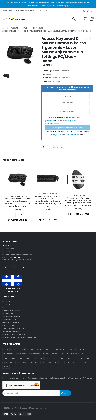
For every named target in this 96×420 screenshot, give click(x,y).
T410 (60, 362)
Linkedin (22, 267)
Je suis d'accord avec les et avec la (63, 120)
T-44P (6, 358)
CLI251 (14, 350)
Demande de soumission (12, 310)
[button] (4, 19)
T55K (24, 362)
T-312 (47, 358)
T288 (49, 362)
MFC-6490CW (21, 354)
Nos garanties (8, 325)
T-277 (41, 358)
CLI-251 (6, 350)
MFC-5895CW (9, 354)
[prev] (88, 38)
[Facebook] (80, 10)
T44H (82, 358)
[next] (92, 38)
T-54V (20, 358)
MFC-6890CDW (34, 354)
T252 (36, 362)
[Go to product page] (18, 180)
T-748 (68, 358)
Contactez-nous (9, 319)
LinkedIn (53, 147)
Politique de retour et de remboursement (19, 337)
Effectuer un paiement (11, 322)
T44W (5, 362)
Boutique (6, 301)
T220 (30, 362)
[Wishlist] (85, 19)
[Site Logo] (15, 19)
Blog (4, 307)
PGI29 (62, 354)
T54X (18, 362)
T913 (85, 362)
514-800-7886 (8, 248)
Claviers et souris (59, 78)
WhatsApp (62, 147)
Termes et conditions (11, 331)
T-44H (84, 354)
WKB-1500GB (55, 81)
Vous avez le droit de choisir (14, 328)
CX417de (30, 350)
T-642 (61, 358)
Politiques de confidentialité (13, 334)
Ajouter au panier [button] (19, 220)
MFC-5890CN (79, 350)
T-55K (34, 358)
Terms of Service (73, 135)
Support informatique (11, 316)
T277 (42, 362)
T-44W (12, 358)
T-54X (27, 358)
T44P (88, 358)
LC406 (69, 350)
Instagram (17, 267)
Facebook (44, 147)
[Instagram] (88, 10)
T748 (73, 362)
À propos (6, 304)
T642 (67, 362)
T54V (12, 362)
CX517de (48, 350)
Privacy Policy (56, 135)
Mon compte (7, 313)
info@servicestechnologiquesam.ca (17, 254)
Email (58, 147)
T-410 (54, 358)
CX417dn (39, 350)
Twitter (48, 147)
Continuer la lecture (79, 214)
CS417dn (22, 350)
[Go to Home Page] (3, 28)
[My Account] (80, 19)
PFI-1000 (46, 354)
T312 (55, 362)
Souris (68, 78)
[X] (84, 10)
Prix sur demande (73, 354)
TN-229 (6, 367)
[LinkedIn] (91, 10)
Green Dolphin (59, 350)
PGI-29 (54, 354)
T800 (80, 362)
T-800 (75, 358)
